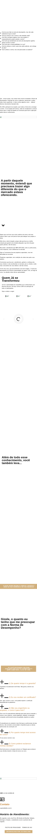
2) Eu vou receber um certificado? (22, 697)
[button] (4, 319)
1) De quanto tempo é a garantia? (22, 683)
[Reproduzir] (18, 319)
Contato (4, 804)
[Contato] (2, 799)
